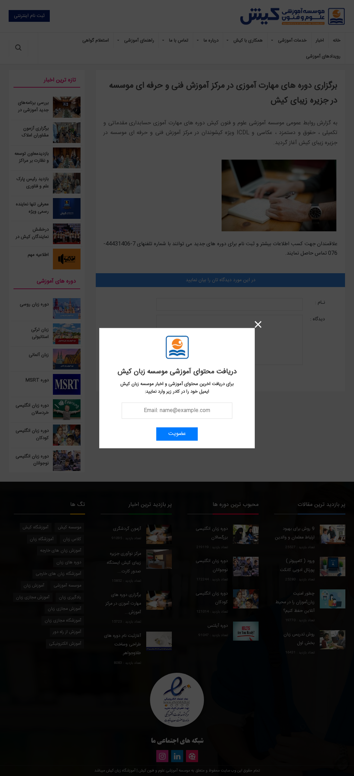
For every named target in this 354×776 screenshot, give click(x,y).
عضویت (177, 433)
